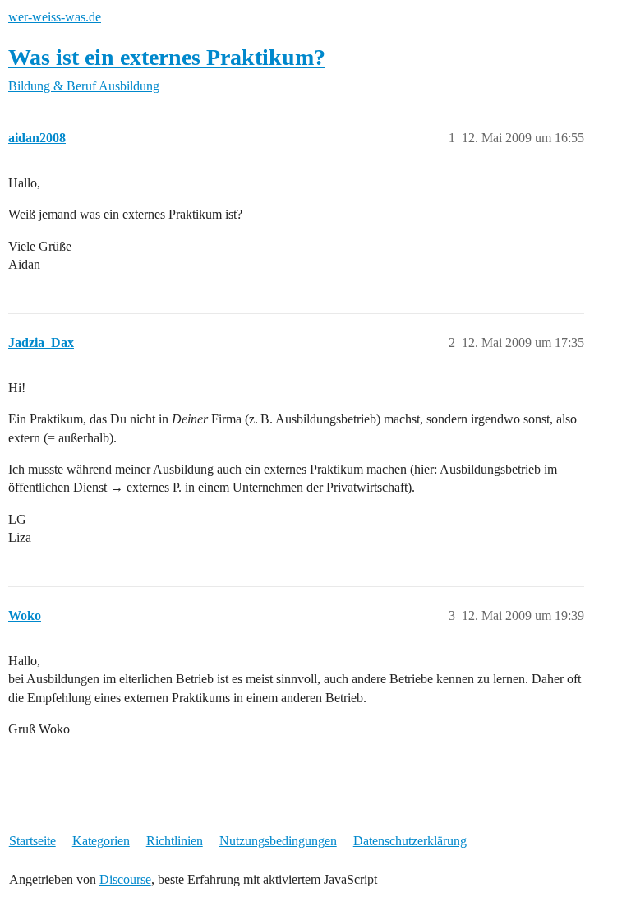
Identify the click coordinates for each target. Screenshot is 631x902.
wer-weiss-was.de (54, 17)
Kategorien (101, 841)
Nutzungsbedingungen (278, 841)
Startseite (32, 841)
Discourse (125, 879)
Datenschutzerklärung (410, 841)
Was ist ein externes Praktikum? (166, 57)
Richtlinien (174, 841)
